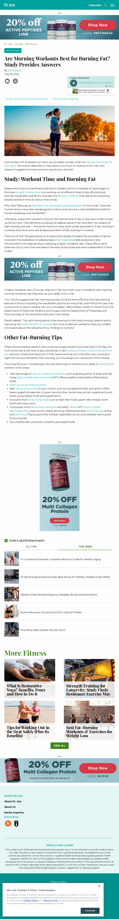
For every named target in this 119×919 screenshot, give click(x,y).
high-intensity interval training (34, 377)
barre (87, 407)
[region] (53, 900)
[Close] (99, 886)
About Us (10, 807)
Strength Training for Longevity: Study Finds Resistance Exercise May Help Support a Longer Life (88, 694)
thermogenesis (65, 240)
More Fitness (25, 652)
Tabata (73, 407)
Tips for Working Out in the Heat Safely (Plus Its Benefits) (28, 731)
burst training (94, 411)
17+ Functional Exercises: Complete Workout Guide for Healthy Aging (60, 559)
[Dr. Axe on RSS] (8, 823)
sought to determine (28, 192)
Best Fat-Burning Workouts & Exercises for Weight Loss (89, 731)
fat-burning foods (38, 399)
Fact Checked (14, 50)
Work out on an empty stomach (28, 385)
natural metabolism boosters (48, 373)
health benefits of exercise (36, 324)
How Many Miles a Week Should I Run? (43, 630)
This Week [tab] (85, 546)
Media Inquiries (14, 812)
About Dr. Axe (12, 801)
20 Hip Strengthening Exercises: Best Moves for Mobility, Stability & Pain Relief (65, 577)
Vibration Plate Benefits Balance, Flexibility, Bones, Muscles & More (58, 594)
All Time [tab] (31, 546)
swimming (20, 414)
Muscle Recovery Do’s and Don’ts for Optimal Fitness (50, 612)
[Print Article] (15, 81)
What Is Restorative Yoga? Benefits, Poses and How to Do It (26, 689)
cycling (24, 411)
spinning (14, 411)
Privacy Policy (58, 881)
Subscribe (95, 5)
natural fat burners (26, 388)
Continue (90, 910)
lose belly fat (106, 364)
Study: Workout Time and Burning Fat (27, 98)
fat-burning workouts (43, 407)
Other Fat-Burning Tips (65, 98)
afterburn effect (67, 196)
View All (60, 745)
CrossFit (95, 407)
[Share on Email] (7, 81)
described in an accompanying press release (57, 205)
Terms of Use (50, 900)
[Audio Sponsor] (91, 91)
